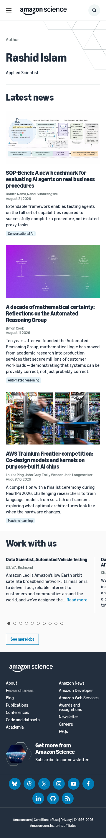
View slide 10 (61, 623)
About (11, 683)
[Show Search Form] (94, 10)
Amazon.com (22, 819)
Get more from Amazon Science (55, 748)
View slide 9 (55, 623)
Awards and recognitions (70, 707)
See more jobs (22, 639)
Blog (10, 697)
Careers (66, 724)
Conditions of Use (46, 819)
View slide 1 (8, 623)
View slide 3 (20, 623)
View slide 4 (26, 623)
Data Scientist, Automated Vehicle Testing (46, 559)
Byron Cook (15, 328)
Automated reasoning (23, 380)
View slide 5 (32, 623)
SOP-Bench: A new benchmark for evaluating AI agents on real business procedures (50, 179)
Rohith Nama (16, 193)
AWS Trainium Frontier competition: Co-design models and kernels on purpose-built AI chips (49, 460)
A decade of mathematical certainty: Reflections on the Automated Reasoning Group (50, 313)
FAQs (63, 731)
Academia (15, 727)
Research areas (20, 690)
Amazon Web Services (79, 697)
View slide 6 (38, 623)
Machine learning (20, 520)
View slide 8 (50, 623)
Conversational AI (21, 233)
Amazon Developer (76, 690)
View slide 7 (44, 623)
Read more (77, 599)
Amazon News (72, 683)
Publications (17, 705)
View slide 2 (14, 623)
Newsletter (68, 717)
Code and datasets (23, 719)
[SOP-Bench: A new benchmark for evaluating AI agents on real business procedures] (53, 137)
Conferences (17, 712)
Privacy (66, 819)
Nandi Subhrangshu (42, 193)
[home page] (43, 9)
